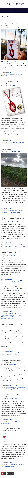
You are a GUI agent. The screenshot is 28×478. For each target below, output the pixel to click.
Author (10, 72)
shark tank (15, 317)
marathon (21, 210)
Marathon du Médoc (9, 149)
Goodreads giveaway (6, 246)
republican (4, 423)
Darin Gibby (14, 4)
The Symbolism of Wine (10, 429)
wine (10, 76)
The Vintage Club (6, 144)
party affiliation (18, 421)
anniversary (12, 353)
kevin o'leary (14, 315)
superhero (14, 212)
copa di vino (7, 315)
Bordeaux (11, 210)
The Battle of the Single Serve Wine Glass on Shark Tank (13, 287)
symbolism (21, 464)
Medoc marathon (6, 212)
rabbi (16, 464)
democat (11, 421)
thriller (18, 389)
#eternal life (12, 74)
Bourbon (15, 142)
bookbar (18, 353)
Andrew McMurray (14, 313)
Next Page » (10, 474)
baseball (11, 244)
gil (21, 244)
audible (18, 74)
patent (9, 317)
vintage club (18, 281)
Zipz (12, 318)
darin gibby (21, 142)
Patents (15, 72)
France (16, 210)
